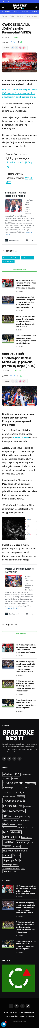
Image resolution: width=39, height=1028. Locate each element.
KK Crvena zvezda (14, 811)
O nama (5, 1013)
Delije (17, 258)
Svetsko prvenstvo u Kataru (11, 868)
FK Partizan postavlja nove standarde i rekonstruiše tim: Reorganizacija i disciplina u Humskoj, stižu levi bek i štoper (25, 321)
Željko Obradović (9, 872)
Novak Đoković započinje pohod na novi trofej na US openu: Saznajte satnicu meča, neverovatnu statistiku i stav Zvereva (25, 302)
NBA (5, 832)
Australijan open (26, 774)
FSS (20, 806)
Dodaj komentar (19, 269)
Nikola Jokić (16, 832)
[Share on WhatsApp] (21, 42)
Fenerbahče (20, 796)
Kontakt (13, 1013)
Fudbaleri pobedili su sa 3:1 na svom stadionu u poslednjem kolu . (19, 93)
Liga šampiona (9, 824)
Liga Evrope (14, 820)
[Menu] (3, 6)
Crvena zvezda (8, 258)
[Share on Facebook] (11, 42)
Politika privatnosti (26, 1013)
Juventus (27, 806)
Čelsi (22, 868)
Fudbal (16, 37)
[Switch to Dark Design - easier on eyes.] (35, 2)
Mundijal (31, 828)
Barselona (6, 778)
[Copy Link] (18, 42)
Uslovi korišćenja (27, 1016)
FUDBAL (16, 12)
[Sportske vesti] (19, 6)
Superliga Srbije (8, 261)
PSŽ (33, 842)
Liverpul (20, 824)
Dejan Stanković (30, 783)
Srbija (16, 855)
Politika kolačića (11, 1016)
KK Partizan (10, 816)
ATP (17, 774)
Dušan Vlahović (7, 793)
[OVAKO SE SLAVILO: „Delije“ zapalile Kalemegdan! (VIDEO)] (19, 62)
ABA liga (7, 774)
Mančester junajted (9, 828)
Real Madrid (16, 846)
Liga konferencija (25, 820)
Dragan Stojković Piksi (23, 788)
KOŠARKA (25, 12)
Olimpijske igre (26, 837)
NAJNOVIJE (6, 12)
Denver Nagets (8, 788)
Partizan (9, 842)
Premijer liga (23, 842)
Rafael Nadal (6, 846)
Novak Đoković (11, 836)
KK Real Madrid (24, 817)
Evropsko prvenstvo (9, 796)
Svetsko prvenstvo (10, 865)
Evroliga (19, 792)
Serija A (7, 855)
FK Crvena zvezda (27, 258)
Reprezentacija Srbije (15, 850)
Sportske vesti (20, 371)
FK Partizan (10, 805)
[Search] (36, 6)
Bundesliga (15, 778)
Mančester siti (22, 828)
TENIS (34, 12)
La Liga (5, 820)
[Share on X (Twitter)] (14, 42)
